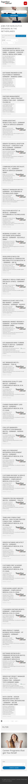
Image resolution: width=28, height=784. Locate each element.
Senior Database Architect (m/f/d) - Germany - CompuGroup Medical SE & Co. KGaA (13, 545)
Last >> (16, 721)
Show (4, 761)
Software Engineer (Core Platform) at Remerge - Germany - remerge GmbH (12, 75)
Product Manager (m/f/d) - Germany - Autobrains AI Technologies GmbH (13, 191)
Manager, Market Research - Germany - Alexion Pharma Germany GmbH (14, 323)
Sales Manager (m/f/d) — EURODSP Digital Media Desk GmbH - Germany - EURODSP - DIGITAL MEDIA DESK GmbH (13, 51)
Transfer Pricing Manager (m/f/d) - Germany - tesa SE (13, 499)
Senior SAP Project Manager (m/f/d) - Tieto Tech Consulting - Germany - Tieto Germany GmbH (14, 679)
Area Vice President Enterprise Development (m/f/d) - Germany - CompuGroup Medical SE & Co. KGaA (13, 454)
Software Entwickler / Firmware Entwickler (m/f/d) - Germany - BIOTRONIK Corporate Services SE (14, 656)
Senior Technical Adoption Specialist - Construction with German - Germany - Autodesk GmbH (13, 146)
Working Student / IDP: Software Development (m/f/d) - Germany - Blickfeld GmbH (14, 236)
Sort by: (3, 40)
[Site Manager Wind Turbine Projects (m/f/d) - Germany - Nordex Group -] (22, 348)
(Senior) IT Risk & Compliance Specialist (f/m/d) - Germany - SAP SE (14, 281)
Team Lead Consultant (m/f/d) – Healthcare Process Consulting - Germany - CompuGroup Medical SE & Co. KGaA (14, 521)
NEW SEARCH (8, 35)
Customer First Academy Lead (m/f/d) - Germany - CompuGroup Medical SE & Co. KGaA (13, 568)
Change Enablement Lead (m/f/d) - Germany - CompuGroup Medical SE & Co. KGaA (13, 407)
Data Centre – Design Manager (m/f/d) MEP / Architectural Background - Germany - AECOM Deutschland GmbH (14, 700)
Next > (12, 721)
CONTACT (13, 779)
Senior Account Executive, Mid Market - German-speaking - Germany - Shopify (14, 302)
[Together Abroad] (6, 4)
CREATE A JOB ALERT (20, 36)
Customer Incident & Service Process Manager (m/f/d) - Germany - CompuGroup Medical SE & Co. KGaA (14, 478)
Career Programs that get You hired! (14, 751)
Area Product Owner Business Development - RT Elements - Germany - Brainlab (13, 633)
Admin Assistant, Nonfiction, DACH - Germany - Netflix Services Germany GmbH (14, 123)
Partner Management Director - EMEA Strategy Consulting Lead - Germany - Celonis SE (14, 99)
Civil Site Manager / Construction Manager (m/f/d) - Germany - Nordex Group (13, 430)
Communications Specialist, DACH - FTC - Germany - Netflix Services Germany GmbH (14, 169)
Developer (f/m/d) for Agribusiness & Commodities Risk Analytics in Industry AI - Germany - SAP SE (14, 259)
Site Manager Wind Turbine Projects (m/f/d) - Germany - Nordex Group (13, 344)
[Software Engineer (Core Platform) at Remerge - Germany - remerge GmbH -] (20, 87)
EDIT (3, 35)
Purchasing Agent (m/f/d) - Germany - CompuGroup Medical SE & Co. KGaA (13, 590)
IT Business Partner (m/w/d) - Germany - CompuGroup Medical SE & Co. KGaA (14, 611)
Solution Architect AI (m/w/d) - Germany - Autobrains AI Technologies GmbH (14, 213)
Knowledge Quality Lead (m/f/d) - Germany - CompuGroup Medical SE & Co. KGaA (13, 384)
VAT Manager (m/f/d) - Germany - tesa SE (11, 363)
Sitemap (18, 779)
